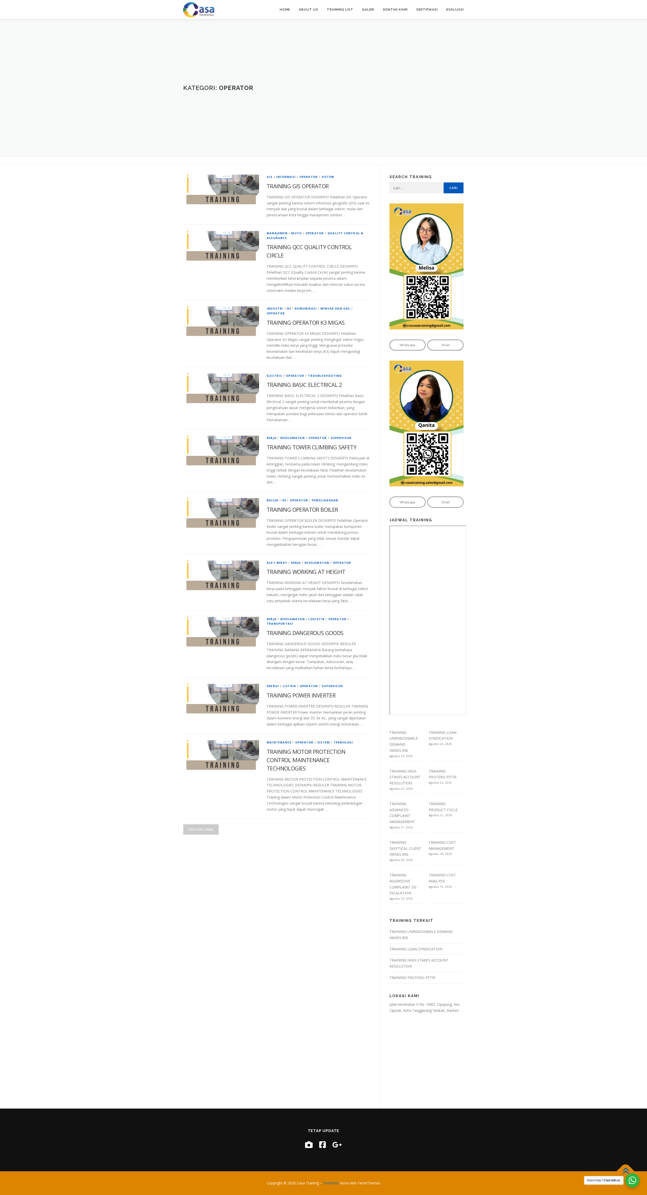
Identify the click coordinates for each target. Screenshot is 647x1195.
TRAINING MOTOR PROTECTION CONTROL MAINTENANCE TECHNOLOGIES (306, 760)
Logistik (316, 619)
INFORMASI (286, 177)
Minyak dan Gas (335, 308)
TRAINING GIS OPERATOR (298, 186)
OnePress (331, 1183)
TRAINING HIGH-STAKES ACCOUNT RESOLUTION (405, 777)
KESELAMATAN (292, 438)
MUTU (296, 233)
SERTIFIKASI (427, 9)
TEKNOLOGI (343, 742)
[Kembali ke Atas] (626, 1171)
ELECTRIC (274, 376)
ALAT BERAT (277, 563)
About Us (308, 9)
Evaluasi (455, 9)
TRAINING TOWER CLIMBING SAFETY (311, 447)
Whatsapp (407, 345)
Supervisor (341, 438)
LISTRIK (289, 686)
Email (446, 345)
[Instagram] (309, 1144)
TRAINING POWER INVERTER (301, 695)
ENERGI (273, 686)
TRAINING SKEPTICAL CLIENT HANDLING (405, 848)
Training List (340, 9)
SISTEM (327, 177)
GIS (270, 177)
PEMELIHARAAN (325, 500)
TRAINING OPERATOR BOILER (302, 509)
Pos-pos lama (201, 829)
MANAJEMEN (277, 233)
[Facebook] (322, 1144)
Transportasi (280, 623)
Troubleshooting (325, 376)
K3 (289, 308)
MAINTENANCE (279, 742)
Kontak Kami (395, 9)
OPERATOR (308, 177)
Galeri (368, 9)
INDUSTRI (275, 308)
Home (285, 9)
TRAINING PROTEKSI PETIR (412, 977)
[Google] (337, 1144)
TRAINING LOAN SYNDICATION (415, 949)
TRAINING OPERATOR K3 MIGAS (305, 322)
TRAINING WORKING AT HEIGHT (306, 571)
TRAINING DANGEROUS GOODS (305, 633)
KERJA (271, 438)
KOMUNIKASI (306, 308)
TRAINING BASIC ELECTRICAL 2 (304, 384)
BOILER (273, 500)
